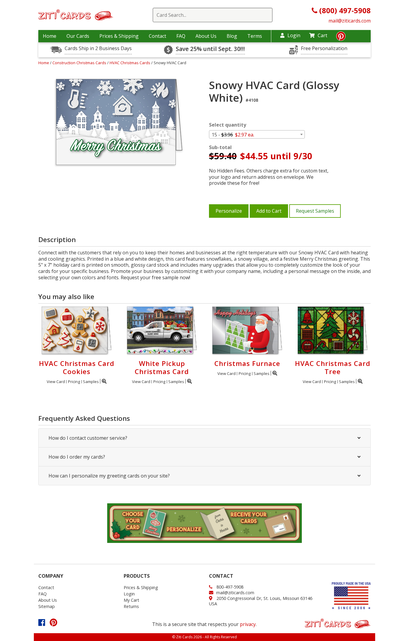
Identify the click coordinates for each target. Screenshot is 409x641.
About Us (206, 36)
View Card (56, 381)
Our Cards (77, 36)
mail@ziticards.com (349, 20)
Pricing (74, 381)
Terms (254, 36)
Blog (232, 36)
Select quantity (227, 125)
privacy (248, 624)
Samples (91, 381)
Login (293, 35)
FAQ (180, 36)
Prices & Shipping (119, 36)
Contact (157, 36)
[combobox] (257, 134)
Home (49, 36)
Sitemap (46, 606)
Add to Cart (268, 211)
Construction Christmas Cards (79, 62)
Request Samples (315, 211)
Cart (322, 35)
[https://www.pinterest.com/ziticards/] (341, 37)
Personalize (229, 211)
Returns (131, 606)
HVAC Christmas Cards (130, 62)
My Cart (131, 600)
